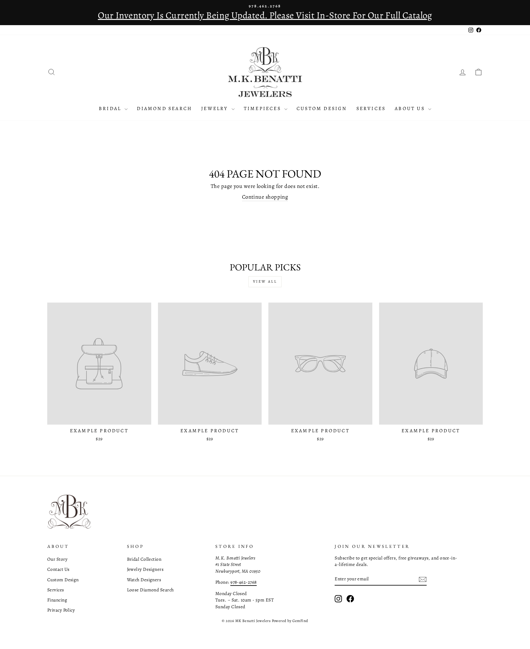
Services (371, 108)
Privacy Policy (61, 610)
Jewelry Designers (145, 569)
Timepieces (263, 108)
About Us (411, 108)
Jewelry (215, 108)
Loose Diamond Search (150, 589)
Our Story (57, 559)
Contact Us (58, 569)
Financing (57, 600)
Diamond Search (164, 108)
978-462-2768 (243, 582)
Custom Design (322, 108)
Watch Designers (144, 579)
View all (265, 281)
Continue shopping (265, 196)
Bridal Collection (144, 559)
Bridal (111, 108)
